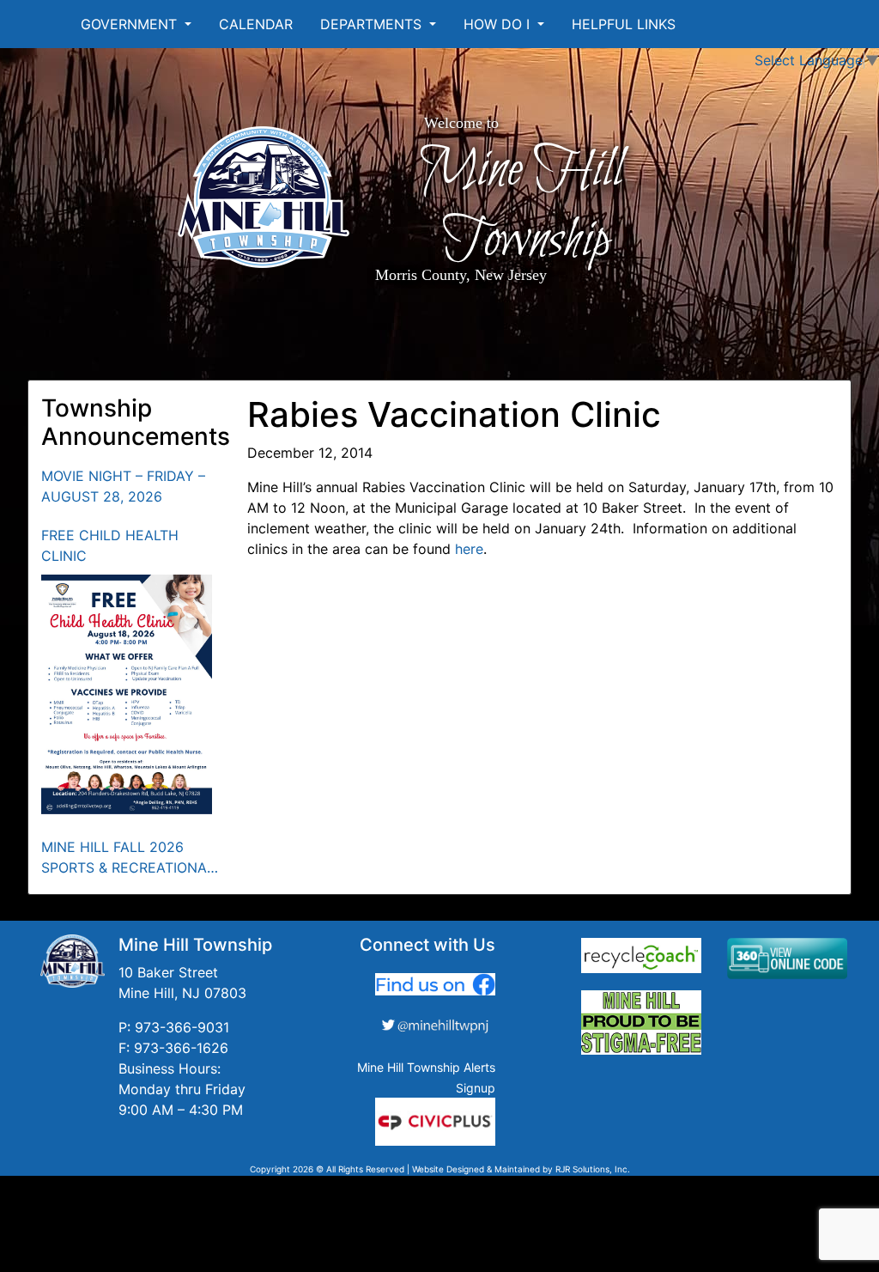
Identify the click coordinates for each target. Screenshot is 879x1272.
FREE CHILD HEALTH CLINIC (110, 545)
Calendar (256, 24)
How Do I (499, 24)
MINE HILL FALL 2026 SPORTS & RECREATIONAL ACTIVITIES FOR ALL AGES (128, 858)
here (469, 548)
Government (131, 24)
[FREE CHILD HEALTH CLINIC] (127, 694)
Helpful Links (624, 24)
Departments (373, 24)
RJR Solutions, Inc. (592, 1169)
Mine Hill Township (521, 205)
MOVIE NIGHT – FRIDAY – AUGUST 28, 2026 (123, 486)
